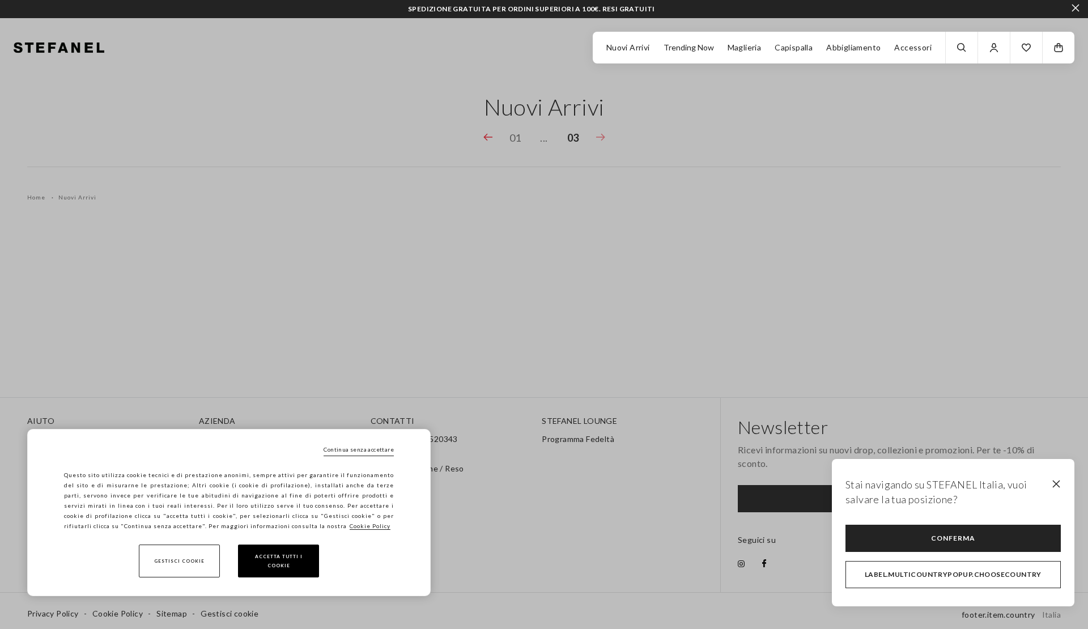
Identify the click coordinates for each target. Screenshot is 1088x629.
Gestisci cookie (179, 561)
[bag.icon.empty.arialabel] (1058, 47)
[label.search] (962, 47)
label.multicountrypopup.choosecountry (953, 574)
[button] (1026, 47)
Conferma (953, 538)
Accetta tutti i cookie (279, 561)
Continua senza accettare (359, 449)
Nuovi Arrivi (628, 47)
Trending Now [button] (689, 47)
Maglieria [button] (745, 47)
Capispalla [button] (794, 47)
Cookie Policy (370, 525)
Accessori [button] (913, 47)
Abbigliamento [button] (853, 47)
